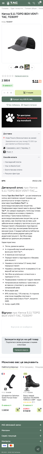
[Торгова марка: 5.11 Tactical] (37, 81)
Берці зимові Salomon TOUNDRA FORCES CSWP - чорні (32, 398)
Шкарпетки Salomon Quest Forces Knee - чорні (10, 398)
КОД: (4, 22)
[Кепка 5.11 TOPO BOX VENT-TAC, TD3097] (21, 43)
